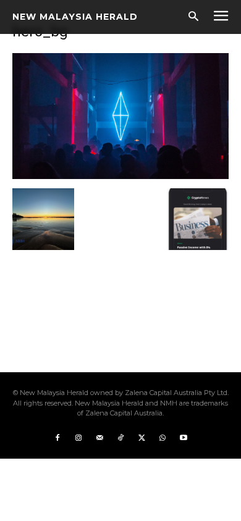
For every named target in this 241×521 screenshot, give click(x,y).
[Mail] (99, 438)
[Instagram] (78, 438)
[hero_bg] (120, 175)
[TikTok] (120, 438)
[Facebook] (57, 438)
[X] (141, 438)
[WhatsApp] (162, 438)
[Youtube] (183, 438)
